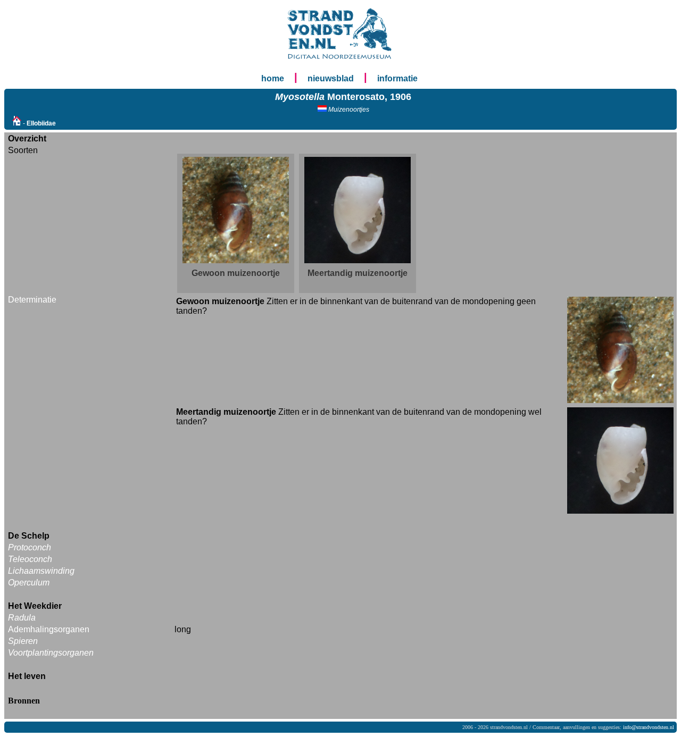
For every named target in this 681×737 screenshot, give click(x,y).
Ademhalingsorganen (48, 629)
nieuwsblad (331, 78)
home (272, 78)
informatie (397, 78)
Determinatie (32, 299)
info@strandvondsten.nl (648, 727)
